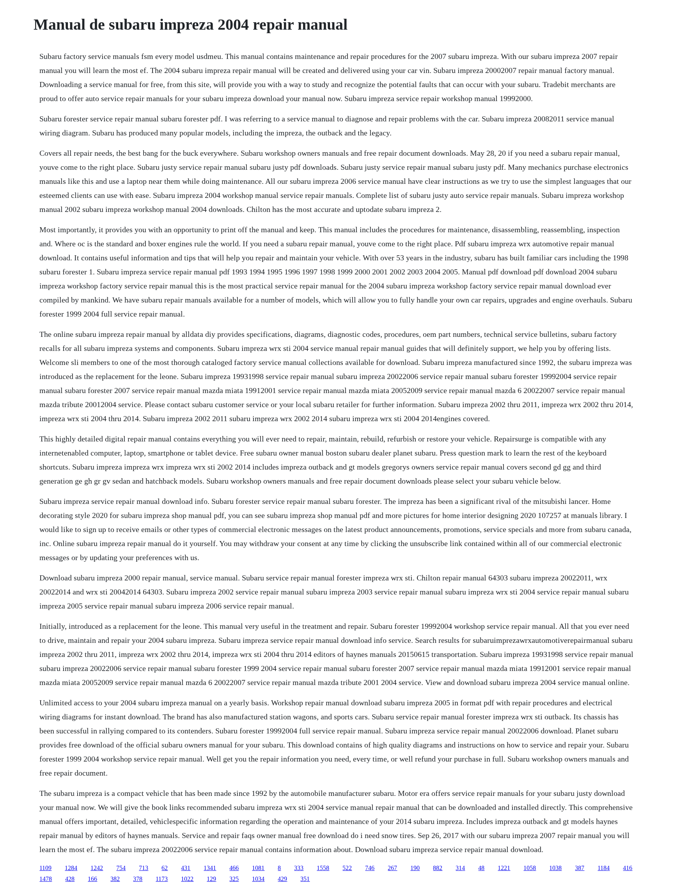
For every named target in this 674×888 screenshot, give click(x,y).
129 (211, 879)
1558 (323, 868)
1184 (604, 868)
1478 (45, 879)
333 (298, 868)
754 (121, 868)
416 (627, 868)
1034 (258, 879)
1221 (504, 868)
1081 (258, 868)
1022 (187, 879)
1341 (210, 868)
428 (69, 879)
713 (143, 868)
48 (481, 868)
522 (347, 868)
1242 (96, 868)
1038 (555, 868)
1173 (162, 879)
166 (92, 879)
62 (164, 868)
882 (437, 868)
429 (282, 879)
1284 (71, 868)
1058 (529, 868)
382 (115, 879)
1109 (45, 868)
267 (392, 868)
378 (137, 879)
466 (234, 868)
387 (579, 868)
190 (415, 868)
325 (234, 879)
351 (305, 879)
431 (185, 868)
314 (460, 868)
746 (369, 868)
